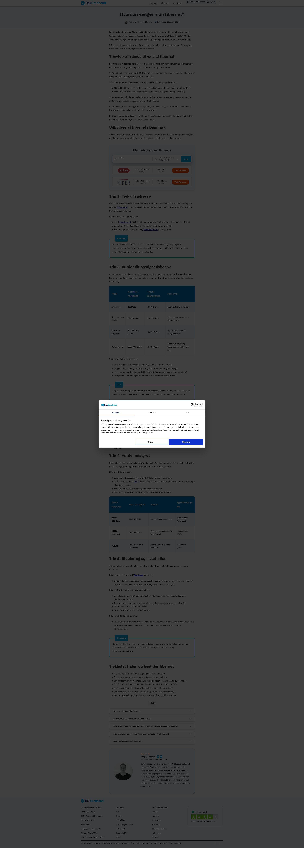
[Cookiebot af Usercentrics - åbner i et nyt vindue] (192, 405)
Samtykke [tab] (116, 413)
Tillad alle (186, 442)
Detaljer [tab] (152, 413)
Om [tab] (187, 413)
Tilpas (150, 442)
